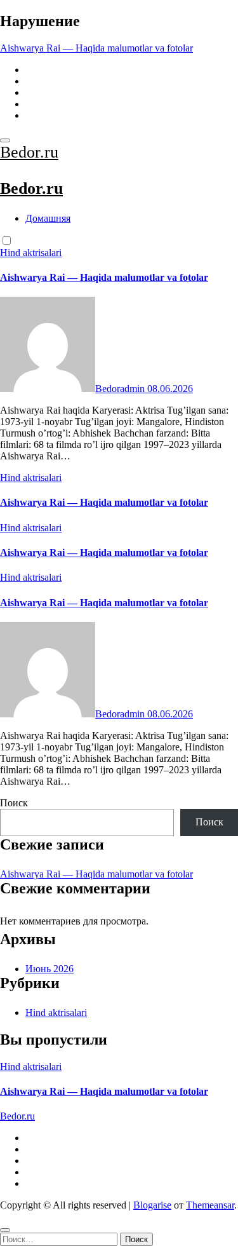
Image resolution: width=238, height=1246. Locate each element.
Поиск (14, 802)
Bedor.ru (29, 152)
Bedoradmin (121, 388)
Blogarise (152, 1205)
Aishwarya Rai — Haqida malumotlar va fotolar (104, 277)
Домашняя (47, 218)
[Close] (5, 1230)
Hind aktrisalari (31, 252)
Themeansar (210, 1205)
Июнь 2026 (49, 968)
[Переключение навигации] (5, 140)
